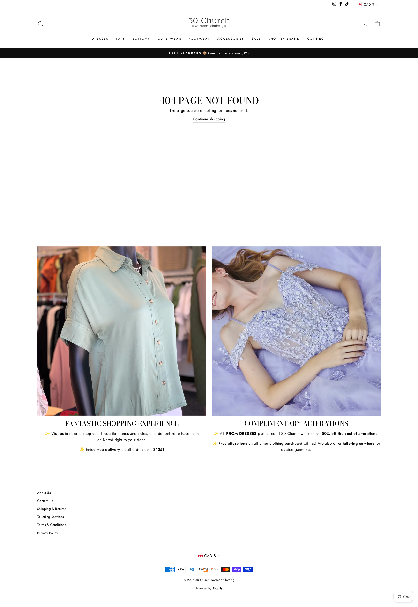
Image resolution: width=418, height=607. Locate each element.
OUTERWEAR (169, 38)
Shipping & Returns (51, 508)
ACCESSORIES (230, 38)
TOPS (120, 38)
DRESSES (100, 38)
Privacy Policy (47, 532)
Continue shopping (209, 119)
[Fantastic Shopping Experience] (121, 331)
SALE (256, 38)
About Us (44, 492)
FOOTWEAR (199, 38)
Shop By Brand (284, 38)
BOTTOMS (141, 38)
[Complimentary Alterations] (296, 331)
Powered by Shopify (209, 588)
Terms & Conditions (51, 524)
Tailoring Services (50, 516)
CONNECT (316, 38)
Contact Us (45, 500)
